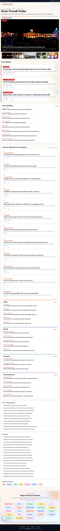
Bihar (19, 503)
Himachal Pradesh (30, 507)
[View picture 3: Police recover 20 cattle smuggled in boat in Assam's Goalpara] (30, 55)
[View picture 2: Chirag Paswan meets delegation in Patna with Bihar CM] (18, 55)
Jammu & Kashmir (41, 507)
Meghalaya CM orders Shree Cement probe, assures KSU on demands (18, 473)
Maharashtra (41, 511)
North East (51, 511)
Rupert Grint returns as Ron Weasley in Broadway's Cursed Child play (18, 457)
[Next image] (57, 35)
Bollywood (34, 484)
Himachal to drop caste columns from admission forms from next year (18, 439)
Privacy (28, 526)
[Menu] (58, 4)
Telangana (51, 514)
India (4, 484)
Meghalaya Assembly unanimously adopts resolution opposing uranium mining (20, 426)
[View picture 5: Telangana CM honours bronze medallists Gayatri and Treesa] (52, 55)
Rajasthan (30, 514)
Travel (40, 484)
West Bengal (30, 518)
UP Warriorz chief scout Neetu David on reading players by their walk (18, 418)
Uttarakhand (8, 518)
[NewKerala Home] (7, 4)
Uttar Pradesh (19, 518)
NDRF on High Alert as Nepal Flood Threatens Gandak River (16, 423)
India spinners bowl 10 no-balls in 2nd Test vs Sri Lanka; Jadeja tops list (18, 408)
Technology (27, 484)
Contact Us (38, 526)
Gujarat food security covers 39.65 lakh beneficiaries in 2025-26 (17, 436)
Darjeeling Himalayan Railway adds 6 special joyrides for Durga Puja (18, 455)
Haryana (19, 507)
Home (56, 105)
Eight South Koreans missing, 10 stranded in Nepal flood (15, 405)
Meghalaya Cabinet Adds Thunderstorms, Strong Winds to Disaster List (19, 476)
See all (55, 302)
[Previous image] (3, 35)
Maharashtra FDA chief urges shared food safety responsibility (17, 468)
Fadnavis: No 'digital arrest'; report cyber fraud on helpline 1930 (17, 421)
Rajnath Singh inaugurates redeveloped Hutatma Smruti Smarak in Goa (18, 460)
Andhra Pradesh (8, 503)
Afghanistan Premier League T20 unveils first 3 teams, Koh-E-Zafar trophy (19, 429)
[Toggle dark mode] (55, 4)
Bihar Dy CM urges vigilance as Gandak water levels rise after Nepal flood (19, 410)
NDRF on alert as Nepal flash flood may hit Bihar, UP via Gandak (17, 415)
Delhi (41, 503)
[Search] (52, 4)
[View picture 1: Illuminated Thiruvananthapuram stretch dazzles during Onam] (7, 55)
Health (20, 484)
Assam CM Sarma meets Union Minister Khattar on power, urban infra (18, 444)
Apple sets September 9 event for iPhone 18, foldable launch (16, 447)
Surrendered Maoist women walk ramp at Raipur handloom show (17, 452)
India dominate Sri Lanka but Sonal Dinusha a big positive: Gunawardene (19, 471)
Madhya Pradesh (30, 511)
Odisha (8, 514)
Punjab (19, 514)
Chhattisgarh (30, 503)
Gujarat (8, 507)
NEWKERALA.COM (29, 528)
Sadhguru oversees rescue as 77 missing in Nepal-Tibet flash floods (18, 413)
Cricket (15, 484)
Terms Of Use (22, 526)
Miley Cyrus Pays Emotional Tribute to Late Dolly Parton (15, 465)
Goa (51, 503)
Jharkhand (51, 507)
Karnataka (8, 511)
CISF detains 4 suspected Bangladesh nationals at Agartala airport (17, 442)
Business (9, 484)
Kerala (19, 511)
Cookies (32, 526)
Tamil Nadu (40, 514)
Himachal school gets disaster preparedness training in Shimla (17, 450)
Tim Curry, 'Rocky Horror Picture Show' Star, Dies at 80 (15, 463)
